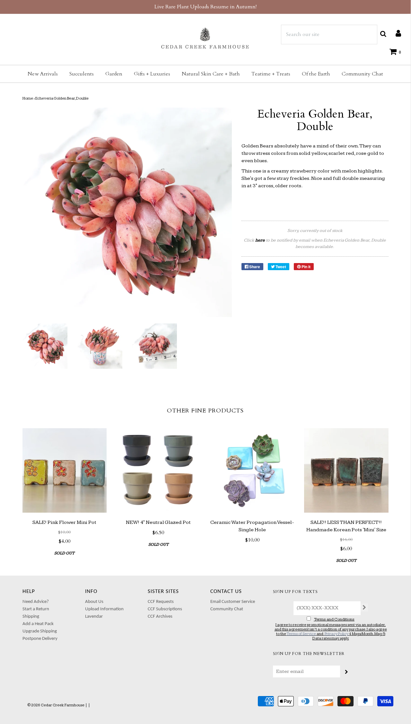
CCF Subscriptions (165, 609)
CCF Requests (161, 601)
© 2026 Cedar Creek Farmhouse (55, 705)
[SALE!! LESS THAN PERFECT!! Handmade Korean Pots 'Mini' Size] (346, 470)
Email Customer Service (232, 601)
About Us (94, 601)
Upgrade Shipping (39, 631)
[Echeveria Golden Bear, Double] (45, 346)
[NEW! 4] (158, 470)
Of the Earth (316, 73)
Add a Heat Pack (38, 624)
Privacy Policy (336, 633)
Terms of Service (301, 633)
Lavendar (94, 616)
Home (27, 98)
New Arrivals (43, 73)
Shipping (30, 616)
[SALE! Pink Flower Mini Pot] (64, 470)
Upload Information (104, 609)
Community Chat (362, 73)
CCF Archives (160, 616)
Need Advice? (35, 601)
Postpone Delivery (39, 638)
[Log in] (395, 33)
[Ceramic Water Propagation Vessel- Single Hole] (252, 470)
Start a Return (35, 609)
